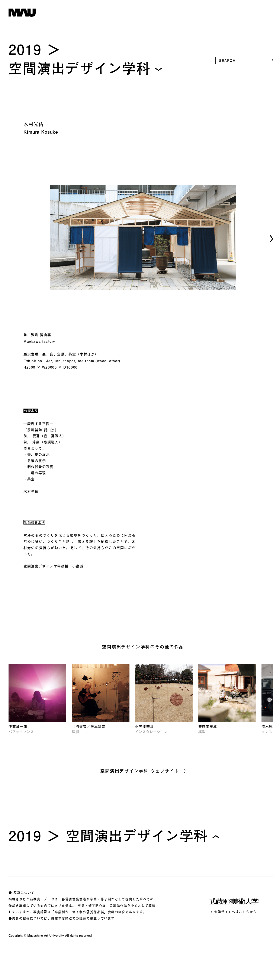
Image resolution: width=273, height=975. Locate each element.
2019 (25, 49)
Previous (13, 238)
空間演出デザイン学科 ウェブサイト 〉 (144, 770)
